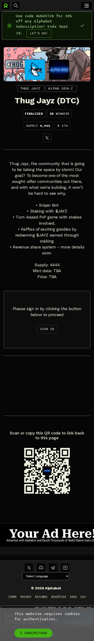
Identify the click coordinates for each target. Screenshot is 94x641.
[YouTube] (65, 567)
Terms (12, 596)
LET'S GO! (39, 33)
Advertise (58, 596)
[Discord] (41, 567)
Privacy (25, 596)
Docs (73, 596)
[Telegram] (53, 567)
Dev (83, 596)
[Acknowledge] (82, 25)
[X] (47, 138)
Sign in (47, 329)
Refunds (41, 596)
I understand (33, 633)
